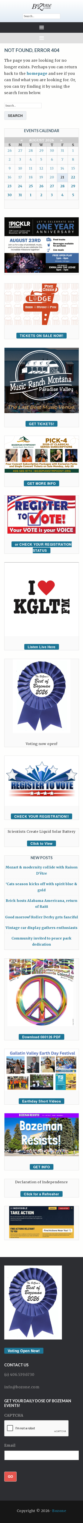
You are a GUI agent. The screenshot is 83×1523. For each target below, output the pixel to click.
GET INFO (41, 1166)
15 (73, 168)
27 (20, 150)
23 (9, 186)
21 (62, 177)
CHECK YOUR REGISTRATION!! (41, 816)
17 (20, 177)
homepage (37, 73)
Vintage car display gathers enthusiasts (41, 928)
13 (52, 168)
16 (9, 177)
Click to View (41, 843)
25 (31, 186)
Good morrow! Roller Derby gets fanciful (41, 917)
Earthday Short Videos (41, 1101)
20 (52, 177)
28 (31, 150)
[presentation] (36, 1428)
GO (10, 1476)
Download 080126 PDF (41, 1036)
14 (62, 168)
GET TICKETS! (41, 423)
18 (31, 177)
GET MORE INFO (41, 483)
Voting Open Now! (24, 1350)
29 (41, 150)
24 (20, 186)
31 (62, 150)
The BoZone (41, 7)
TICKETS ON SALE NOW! (41, 335)
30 (52, 150)
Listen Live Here (42, 646)
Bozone (59, 1511)
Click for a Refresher (41, 1194)
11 (30, 168)
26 (9, 150)
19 (41, 177)
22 (73, 177)
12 (41, 168)
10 (20, 168)
